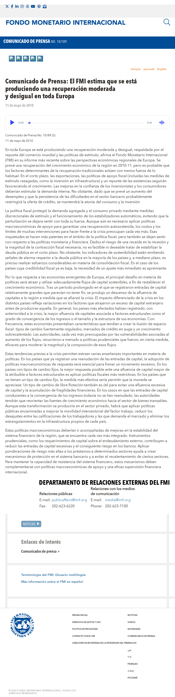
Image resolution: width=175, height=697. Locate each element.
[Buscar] (167, 22)
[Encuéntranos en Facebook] (12, 6)
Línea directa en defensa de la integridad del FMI (100, 643)
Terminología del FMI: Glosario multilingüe (53, 575)
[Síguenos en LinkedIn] (16, 6)
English (161, 69)
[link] (12, 59)
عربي (129, 650)
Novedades (134, 629)
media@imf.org (118, 500)
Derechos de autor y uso (86, 622)
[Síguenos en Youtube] (33, 6)
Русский (132, 678)
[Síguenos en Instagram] (22, 6)
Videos (131, 622)
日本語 (131, 671)
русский (149, 69)
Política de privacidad (85, 629)
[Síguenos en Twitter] (7, 6)
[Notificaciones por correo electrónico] (44, 6)
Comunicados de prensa (39, 551)
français (136, 69)
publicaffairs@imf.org (69, 500)
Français (133, 664)
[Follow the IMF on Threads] (27, 6)
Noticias (29, 524)
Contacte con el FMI (83, 636)
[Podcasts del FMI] (39, 6)
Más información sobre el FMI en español (52, 582)
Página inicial (80, 615)
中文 (130, 657)
